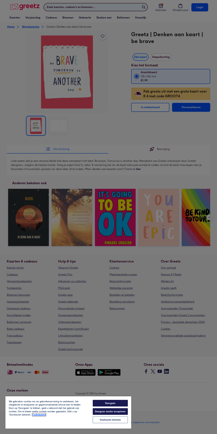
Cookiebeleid (39, 414)
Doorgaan (110, 403)
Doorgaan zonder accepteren (110, 411)
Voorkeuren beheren (110, 420)
